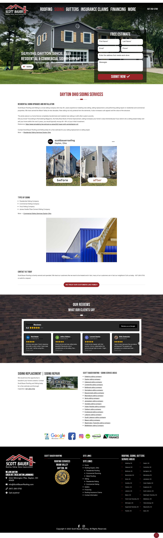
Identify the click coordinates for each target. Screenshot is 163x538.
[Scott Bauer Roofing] (24, 66)
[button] (23, 343)
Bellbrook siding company (93, 387)
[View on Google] (28, 337)
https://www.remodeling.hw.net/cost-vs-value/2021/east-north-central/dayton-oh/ (52, 124)
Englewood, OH (147, 487)
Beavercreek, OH (129, 475)
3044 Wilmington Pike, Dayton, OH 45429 (23, 479)
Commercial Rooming (93, 473)
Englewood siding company (94, 412)
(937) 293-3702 (15, 488)
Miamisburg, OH (147, 475)
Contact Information (91, 495)
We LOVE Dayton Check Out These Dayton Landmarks (19, 473)
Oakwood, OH (128, 467)
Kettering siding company (93, 376)
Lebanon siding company (93, 415)
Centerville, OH (147, 467)
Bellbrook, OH (128, 471)
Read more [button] (29, 350)
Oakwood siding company (93, 382)
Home (87, 465)
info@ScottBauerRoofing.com (21, 484)
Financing (88, 490)
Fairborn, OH (128, 487)
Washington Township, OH (150, 495)
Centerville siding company (94, 385)
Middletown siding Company (94, 425)
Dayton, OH (146, 463)
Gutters (87, 487)
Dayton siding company (92, 379)
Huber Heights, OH (148, 483)
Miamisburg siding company (94, 395)
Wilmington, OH (129, 503)
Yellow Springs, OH (148, 503)
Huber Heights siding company (95, 406)
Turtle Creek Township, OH (132, 499)
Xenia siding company (92, 398)
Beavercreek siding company (94, 393)
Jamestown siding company (94, 401)
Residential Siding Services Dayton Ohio (37, 132)
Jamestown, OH (147, 479)
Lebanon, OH (128, 491)
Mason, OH (128, 495)
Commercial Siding (92, 484)
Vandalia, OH (128, 483)
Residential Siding (92, 481)
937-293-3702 (30, 389)
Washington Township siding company (97, 423)
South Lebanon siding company (95, 417)
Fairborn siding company (93, 409)
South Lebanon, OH (148, 491)
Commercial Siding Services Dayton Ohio (37, 213)
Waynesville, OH (147, 507)
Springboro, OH (147, 471)
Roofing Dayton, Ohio (92, 468)
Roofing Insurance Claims (93, 492)
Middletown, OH (147, 499)
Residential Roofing (93, 470)
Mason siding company (92, 420)
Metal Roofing (91, 476)
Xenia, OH (127, 479)
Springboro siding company (94, 390)
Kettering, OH (128, 463)
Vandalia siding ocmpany (93, 404)
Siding (87, 479)
